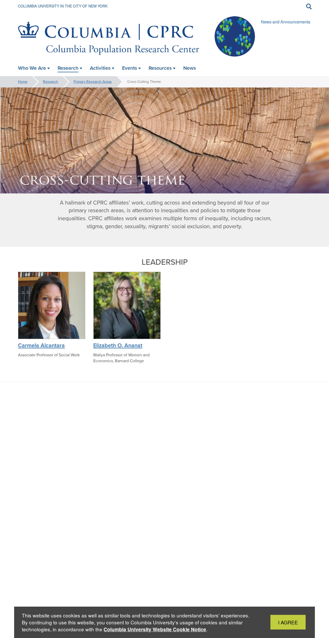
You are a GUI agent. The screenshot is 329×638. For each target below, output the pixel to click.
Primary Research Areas (93, 81)
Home (23, 81)
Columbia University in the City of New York (62, 5)
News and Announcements (285, 22)
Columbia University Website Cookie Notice (155, 629)
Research (50, 81)
